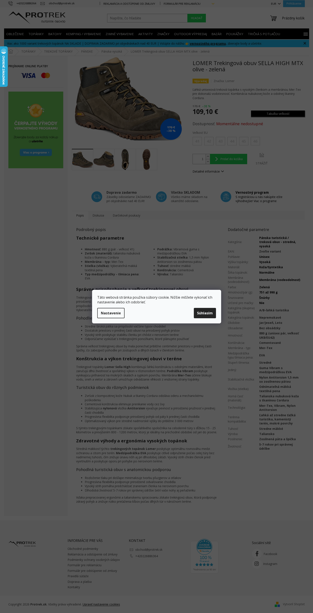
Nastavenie (111, 313)
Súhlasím (205, 313)
